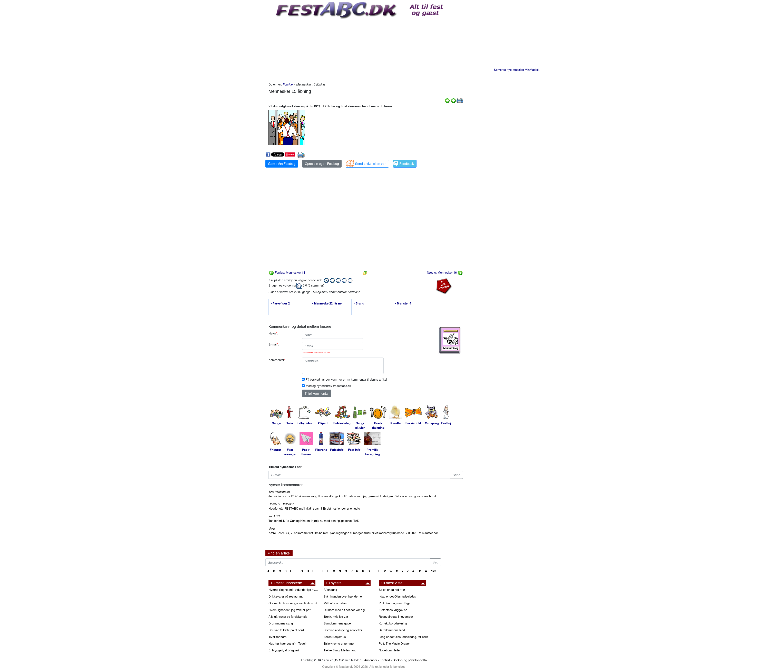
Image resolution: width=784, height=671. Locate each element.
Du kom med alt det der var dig (344, 610)
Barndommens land (392, 630)
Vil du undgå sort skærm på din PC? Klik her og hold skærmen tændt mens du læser (330, 106)
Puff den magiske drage (394, 603)
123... (435, 571)
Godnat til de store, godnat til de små (292, 603)
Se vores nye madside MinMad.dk (517, 69)
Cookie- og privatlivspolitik (410, 660)
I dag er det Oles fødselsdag (397, 596)
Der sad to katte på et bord (286, 630)
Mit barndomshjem (336, 603)
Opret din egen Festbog (322, 163)
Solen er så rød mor (392, 589)
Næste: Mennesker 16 (442, 272)
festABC (274, 516)
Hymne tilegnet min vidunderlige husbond (294, 589)
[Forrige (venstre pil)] (447, 100)
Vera (271, 528)
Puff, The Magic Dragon (394, 643)
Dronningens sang (280, 623)
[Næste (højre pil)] (453, 100)
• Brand (359, 303)
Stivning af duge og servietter (343, 630)
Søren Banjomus (335, 636)
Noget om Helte (389, 650)
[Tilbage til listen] (365, 272)
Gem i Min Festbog (281, 163)
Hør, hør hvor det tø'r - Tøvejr (287, 643)
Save (291, 154)
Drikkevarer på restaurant (285, 596)
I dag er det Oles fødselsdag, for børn (403, 636)
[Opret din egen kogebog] (449, 340)
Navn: (273, 333)
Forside (288, 84)
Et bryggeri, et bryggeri (283, 650)
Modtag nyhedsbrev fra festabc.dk (328, 385)
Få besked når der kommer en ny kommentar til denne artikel (346, 379)
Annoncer (370, 660)
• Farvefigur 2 (280, 303)
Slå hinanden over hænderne (343, 596)
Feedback (406, 163)
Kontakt (385, 660)
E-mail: (273, 344)
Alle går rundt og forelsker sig (287, 616)
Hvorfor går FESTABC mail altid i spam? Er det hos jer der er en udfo (314, 508)
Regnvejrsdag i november (396, 616)
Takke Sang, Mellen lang (340, 650)
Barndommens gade (337, 623)
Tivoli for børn (277, 636)
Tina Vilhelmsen (279, 491)
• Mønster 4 (403, 303)
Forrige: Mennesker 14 (289, 272)
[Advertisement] (365, 49)
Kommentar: (277, 360)
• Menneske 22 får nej (327, 303)
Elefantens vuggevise (393, 610)
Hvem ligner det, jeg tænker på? (289, 610)
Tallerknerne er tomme (339, 643)
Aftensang (330, 589)
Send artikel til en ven (370, 163)
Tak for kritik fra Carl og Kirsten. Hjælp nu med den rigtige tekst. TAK (313, 520)
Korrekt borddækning (393, 623)
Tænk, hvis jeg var (336, 616)
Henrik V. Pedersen (281, 504)
